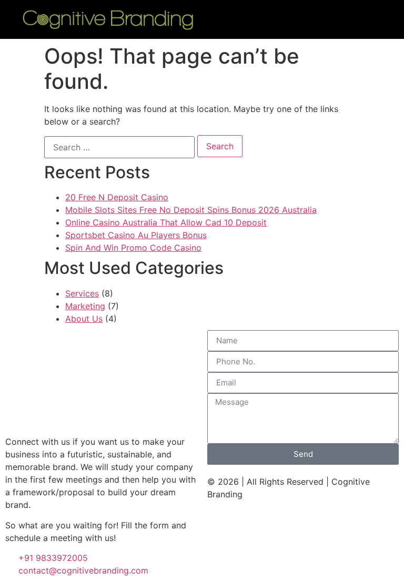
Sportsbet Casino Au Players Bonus (136, 235)
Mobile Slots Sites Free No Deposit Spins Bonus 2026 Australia (191, 210)
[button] (299, 19)
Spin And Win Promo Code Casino (133, 247)
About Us (84, 318)
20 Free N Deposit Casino (116, 197)
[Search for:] (119, 147)
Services (82, 293)
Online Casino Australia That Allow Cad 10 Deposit (166, 222)
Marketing (85, 306)
